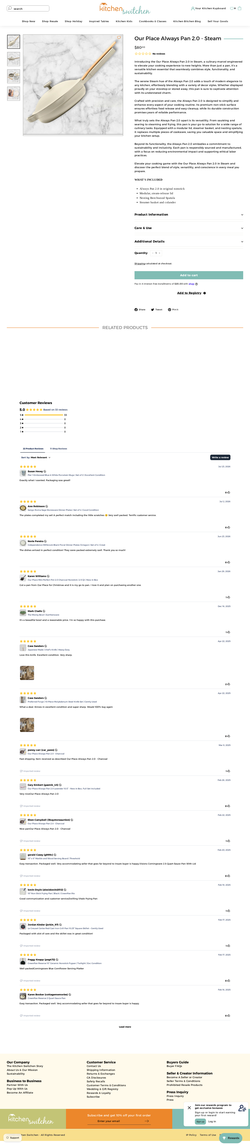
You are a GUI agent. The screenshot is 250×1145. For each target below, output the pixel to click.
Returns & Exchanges (101, 1073)
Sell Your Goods (218, 21)
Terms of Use (208, 1134)
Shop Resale (50, 21)
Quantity (141, 253)
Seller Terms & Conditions (183, 1081)
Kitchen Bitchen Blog (187, 21)
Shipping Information (101, 1070)
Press (170, 1099)
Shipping (140, 263)
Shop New (28, 21)
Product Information (151, 214)
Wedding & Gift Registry (102, 1089)
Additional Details (149, 241)
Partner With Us (17, 1085)
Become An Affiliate (20, 1092)
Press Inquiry (175, 1096)
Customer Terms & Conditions (106, 1085)
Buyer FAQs (174, 1066)
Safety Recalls (96, 1081)
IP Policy (191, 1134)
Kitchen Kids (124, 21)
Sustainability (16, 1073)
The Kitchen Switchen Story (25, 1066)
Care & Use (143, 228)
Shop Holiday (73, 21)
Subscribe (93, 1096)
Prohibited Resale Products (185, 1085)
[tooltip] (204, 293)
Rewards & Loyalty (99, 1093)
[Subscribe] (148, 1121)
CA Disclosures (96, 1077)
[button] (189, 293)
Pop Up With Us (17, 1088)
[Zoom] (73, 84)
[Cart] (240, 8)
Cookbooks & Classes (152, 21)
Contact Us (94, 1066)
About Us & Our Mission (22, 1070)
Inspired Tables (99, 21)
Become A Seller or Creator (184, 1077)
